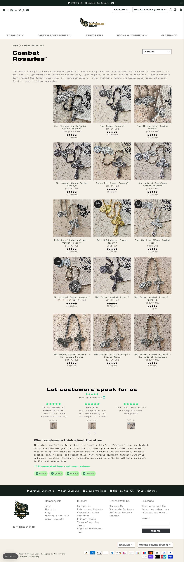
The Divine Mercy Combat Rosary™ (152, 127)
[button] (90, 433)
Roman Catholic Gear (29, 554)
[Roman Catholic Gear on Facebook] (9, 10)
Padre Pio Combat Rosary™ (112, 183)
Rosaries (13, 35)
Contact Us (84, 506)
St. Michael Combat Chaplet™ (72, 297)
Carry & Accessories (53, 35)
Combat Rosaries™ (33, 45)
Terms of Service (88, 522)
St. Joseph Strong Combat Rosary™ (72, 184)
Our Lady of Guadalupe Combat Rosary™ (152, 184)
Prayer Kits (94, 35)
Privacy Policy (86, 519)
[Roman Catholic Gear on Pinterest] (20, 10)
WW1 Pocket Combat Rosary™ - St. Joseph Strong (72, 355)
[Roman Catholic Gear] (92, 23)
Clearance (169, 35)
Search (81, 525)
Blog (47, 512)
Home (15, 45)
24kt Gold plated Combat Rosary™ (112, 241)
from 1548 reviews (90, 397)
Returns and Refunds (90, 509)
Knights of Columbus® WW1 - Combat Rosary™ (71, 241)
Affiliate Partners (121, 512)
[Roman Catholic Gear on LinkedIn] (16, 10)
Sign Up (155, 531)
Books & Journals (130, 35)
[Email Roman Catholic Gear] (5, 10)
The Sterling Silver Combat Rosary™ (152, 241)
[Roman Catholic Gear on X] (24, 10)
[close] (181, 3)
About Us (50, 509)
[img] (92, 394)
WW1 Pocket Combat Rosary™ (112, 297)
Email (146, 518)
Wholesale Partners (122, 509)
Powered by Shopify (29, 556)
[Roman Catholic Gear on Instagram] (12, 10)
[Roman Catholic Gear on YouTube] (28, 10)
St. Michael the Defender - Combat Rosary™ (71, 127)
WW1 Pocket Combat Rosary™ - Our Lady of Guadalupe (152, 355)
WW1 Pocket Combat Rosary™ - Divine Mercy (112, 355)
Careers (114, 515)
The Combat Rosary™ (112, 126)
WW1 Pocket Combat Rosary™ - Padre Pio (152, 298)
